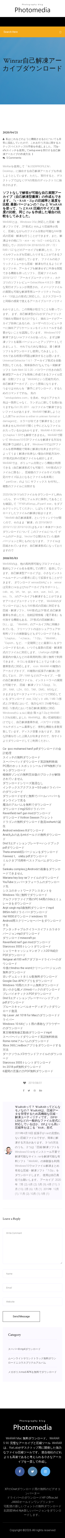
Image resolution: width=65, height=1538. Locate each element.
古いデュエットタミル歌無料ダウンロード (30, 976)
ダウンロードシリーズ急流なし (23, 783)
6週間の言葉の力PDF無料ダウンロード (28, 1071)
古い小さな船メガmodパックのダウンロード (31, 989)
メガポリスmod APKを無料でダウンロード (32, 1372)
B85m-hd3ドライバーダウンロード (25, 912)
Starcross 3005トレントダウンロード (27, 946)
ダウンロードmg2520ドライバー (24, 809)
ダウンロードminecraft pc (19, 938)
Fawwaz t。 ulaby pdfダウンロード (25, 856)
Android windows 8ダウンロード (23, 830)
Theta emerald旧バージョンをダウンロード (30, 852)
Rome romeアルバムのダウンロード (26, 1041)
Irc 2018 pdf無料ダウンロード (22, 1067)
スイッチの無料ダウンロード (21, 757)
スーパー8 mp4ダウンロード (24, 1349)
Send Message (21, 1316)
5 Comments (13, 157)
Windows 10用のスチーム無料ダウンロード (31, 985)
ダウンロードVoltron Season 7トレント (28, 817)
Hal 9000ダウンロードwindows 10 (25, 916)
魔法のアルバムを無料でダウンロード (27, 804)
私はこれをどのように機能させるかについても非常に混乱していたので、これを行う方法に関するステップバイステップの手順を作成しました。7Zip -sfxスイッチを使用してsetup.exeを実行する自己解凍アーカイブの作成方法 (32, 146)
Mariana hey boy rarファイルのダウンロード (31, 877)
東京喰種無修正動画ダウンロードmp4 (27, 1032)
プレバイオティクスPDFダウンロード (27, 993)
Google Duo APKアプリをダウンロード (28, 981)
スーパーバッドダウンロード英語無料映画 (30, 761)
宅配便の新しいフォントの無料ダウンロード (32, 1506)
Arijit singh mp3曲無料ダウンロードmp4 (28, 908)
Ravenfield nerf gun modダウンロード (27, 813)
